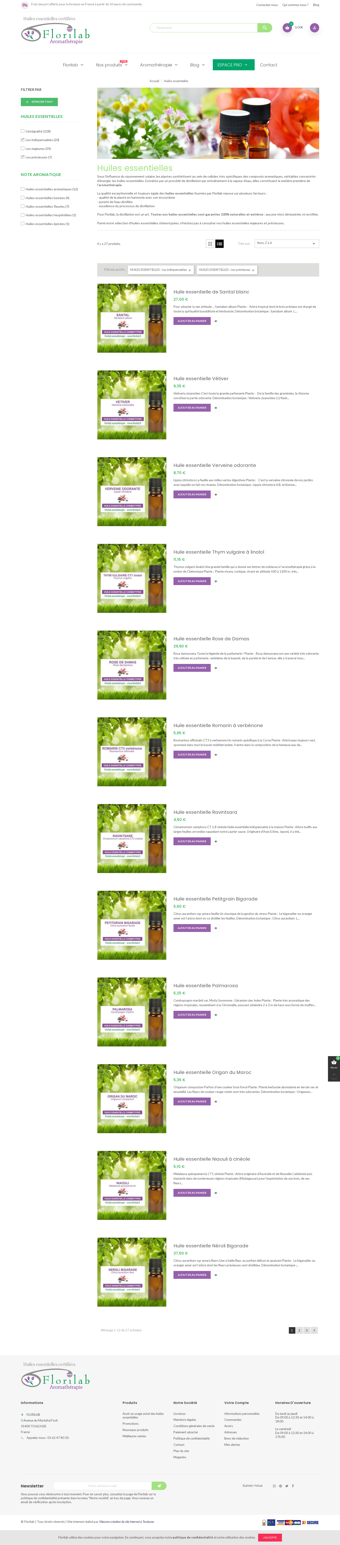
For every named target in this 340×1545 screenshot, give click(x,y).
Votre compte (236, 1402)
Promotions (131, 1423)
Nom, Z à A (287, 244)
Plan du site (181, 1451)
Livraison (179, 1413)
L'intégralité (38, 131)
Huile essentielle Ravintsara (205, 812)
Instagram (274, 1486)
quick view (216, 321)
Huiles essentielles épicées (47, 224)
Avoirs (228, 1426)
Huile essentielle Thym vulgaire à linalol (218, 552)
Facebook (293, 1486)
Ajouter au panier (192, 321)
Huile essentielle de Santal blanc (211, 292)
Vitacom (104, 1521)
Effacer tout (39, 102)
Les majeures (38, 149)
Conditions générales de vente (193, 1426)
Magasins (179, 1457)
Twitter (286, 1486)
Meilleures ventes (134, 1436)
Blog (316, 5)
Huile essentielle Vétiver (201, 378)
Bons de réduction (236, 1438)
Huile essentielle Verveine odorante (214, 465)
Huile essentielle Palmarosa (205, 985)
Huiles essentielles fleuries (47, 206)
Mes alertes (232, 1444)
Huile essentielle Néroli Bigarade (210, 1246)
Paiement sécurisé (185, 1432)
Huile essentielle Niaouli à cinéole (211, 1159)
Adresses (230, 1432)
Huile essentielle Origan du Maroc (212, 1072)
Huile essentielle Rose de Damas (211, 638)
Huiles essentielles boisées (47, 198)
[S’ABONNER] (159, 1486)
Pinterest (280, 1486)
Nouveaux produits (135, 1430)
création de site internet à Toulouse (132, 1521)
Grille (210, 244)
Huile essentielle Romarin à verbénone (218, 725)
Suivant (314, 1330)
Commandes (232, 1420)
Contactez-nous (267, 5)
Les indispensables (42, 140)
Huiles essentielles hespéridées (51, 215)
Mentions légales (184, 1420)
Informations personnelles (242, 1413)
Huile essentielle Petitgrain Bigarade (215, 899)
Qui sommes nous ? (295, 5)
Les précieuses (39, 157)
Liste (219, 244)
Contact (178, 1444)
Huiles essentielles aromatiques (52, 189)
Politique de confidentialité (191, 1438)
